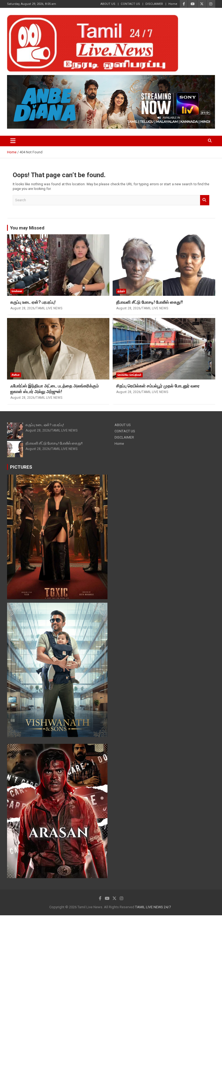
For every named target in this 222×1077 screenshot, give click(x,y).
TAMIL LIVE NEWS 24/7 (153, 907)
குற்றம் (121, 291)
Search (204, 200)
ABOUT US (107, 4)
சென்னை (17, 291)
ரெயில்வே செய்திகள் (129, 374)
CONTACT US (130, 4)
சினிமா (16, 374)
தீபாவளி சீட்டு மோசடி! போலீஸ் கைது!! (149, 302)
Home (172, 4)
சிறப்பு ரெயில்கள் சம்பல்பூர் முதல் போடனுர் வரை (158, 385)
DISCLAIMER (154, 4)
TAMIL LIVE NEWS (49, 308)
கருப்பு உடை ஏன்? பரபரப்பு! (33, 302)
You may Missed (27, 228)
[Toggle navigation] (13, 141)
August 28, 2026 (22, 308)
